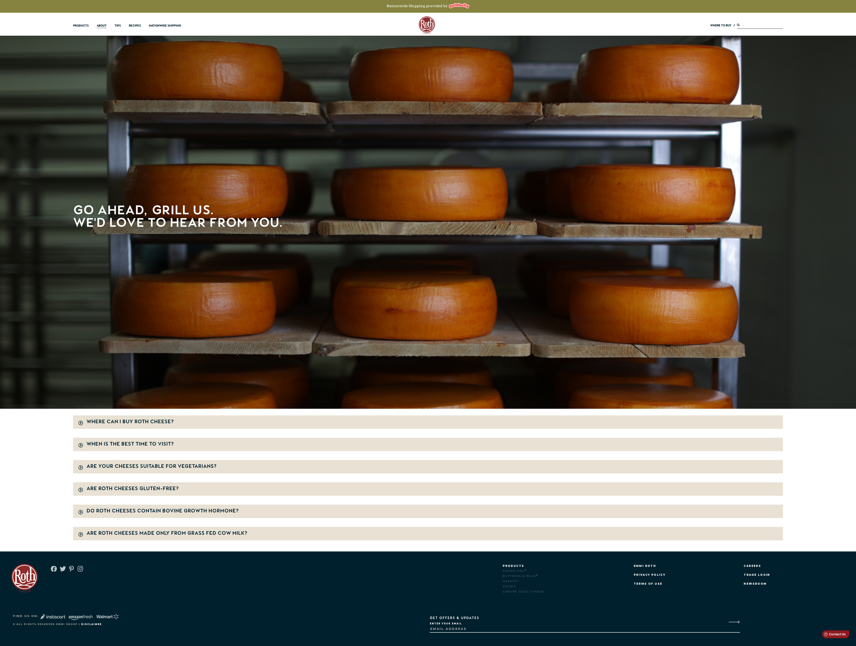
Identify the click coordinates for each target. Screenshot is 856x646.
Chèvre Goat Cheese (523, 591)
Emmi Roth (645, 566)
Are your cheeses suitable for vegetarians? (151, 466)
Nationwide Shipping (165, 25)
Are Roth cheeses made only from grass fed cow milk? (166, 532)
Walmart (107, 616)
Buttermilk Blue (520, 576)
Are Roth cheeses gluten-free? (132, 488)
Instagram (80, 569)
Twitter (62, 569)
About (102, 25)
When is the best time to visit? (130, 443)
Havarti (511, 581)
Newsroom (755, 583)
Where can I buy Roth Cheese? (130, 421)
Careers (752, 566)
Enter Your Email (446, 623)
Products (81, 25)
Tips (118, 25)
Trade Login (757, 574)
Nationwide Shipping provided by (418, 6)
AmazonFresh (80, 617)
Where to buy (720, 25)
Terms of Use (648, 583)
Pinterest (71, 569)
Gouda (509, 586)
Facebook (53, 569)
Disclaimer (91, 624)
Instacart (53, 616)
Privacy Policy (650, 574)
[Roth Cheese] (427, 25)
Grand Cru (515, 571)
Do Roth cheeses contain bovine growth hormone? (162, 510)
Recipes (135, 25)
